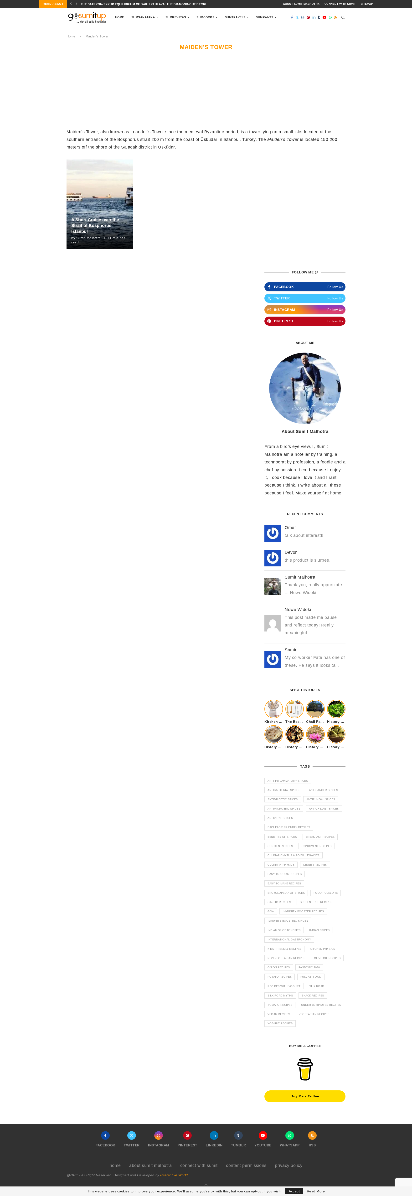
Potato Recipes (280, 976)
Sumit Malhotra (88, 238)
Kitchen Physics (322, 948)
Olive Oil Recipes (327, 958)
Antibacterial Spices (284, 790)
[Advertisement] (206, 92)
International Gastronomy (289, 939)
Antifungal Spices (320, 799)
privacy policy (288, 1165)
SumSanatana (143, 17)
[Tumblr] (319, 17)
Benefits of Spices (282, 836)
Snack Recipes (313, 995)
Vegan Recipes (279, 1014)
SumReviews (175, 17)
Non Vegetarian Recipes (286, 958)
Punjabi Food (310, 976)
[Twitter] (297, 17)
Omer (290, 527)
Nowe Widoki (298, 609)
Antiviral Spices (280, 817)
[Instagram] (302, 17)
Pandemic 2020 (309, 967)
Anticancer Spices (323, 790)
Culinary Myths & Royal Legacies (293, 855)
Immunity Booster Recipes (303, 911)
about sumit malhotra (301, 3)
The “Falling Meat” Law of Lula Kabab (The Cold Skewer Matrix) (136, 4)
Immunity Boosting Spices (288, 920)
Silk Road (316, 986)
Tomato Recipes (280, 1004)
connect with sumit (340, 3)
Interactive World (174, 1175)
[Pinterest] (308, 17)
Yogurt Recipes (280, 1023)
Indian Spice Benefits (284, 930)
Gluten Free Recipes (316, 902)
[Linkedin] (314, 17)
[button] (71, 4)
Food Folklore (326, 892)
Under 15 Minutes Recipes (321, 1004)
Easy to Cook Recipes (285, 874)
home (115, 1165)
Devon (291, 552)
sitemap (367, 3)
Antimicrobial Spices (284, 808)
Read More (316, 1191)
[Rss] (335, 17)
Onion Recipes (279, 967)
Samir (291, 649)
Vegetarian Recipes (314, 1014)
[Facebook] (292, 17)
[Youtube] (325, 17)
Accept (294, 1191)
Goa (271, 911)
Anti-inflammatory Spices (288, 780)
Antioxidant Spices (324, 808)
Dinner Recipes (315, 864)
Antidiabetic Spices (283, 799)
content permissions (246, 1165)
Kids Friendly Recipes (284, 948)
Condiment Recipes (317, 846)
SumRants (264, 17)
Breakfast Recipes (320, 836)
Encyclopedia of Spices (286, 892)
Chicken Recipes (280, 846)
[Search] (343, 17)
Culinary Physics (281, 864)
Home (119, 17)
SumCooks (205, 17)
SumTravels (235, 17)
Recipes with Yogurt (284, 986)
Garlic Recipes (279, 902)
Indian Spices (319, 930)
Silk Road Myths (280, 995)
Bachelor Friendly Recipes (289, 827)
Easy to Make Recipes (284, 883)
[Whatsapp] (330, 17)
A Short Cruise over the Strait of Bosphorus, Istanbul (95, 225)
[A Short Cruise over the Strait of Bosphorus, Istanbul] (100, 204)
